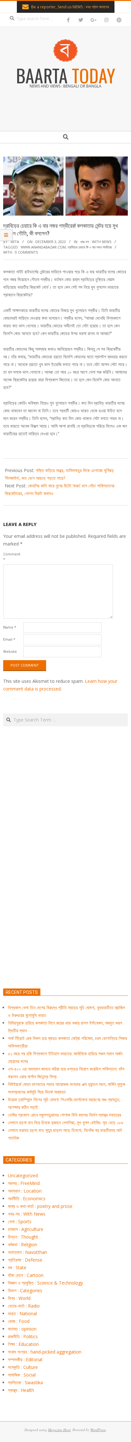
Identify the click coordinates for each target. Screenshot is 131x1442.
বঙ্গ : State (17, 1267)
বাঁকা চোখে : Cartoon (26, 1275)
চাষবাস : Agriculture (25, 1229)
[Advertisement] (65, 887)
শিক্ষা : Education (23, 1344)
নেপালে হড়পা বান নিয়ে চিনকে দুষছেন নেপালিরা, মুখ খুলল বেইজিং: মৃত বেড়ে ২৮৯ (65, 1122)
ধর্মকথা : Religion (22, 1244)
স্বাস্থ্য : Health (21, 1390)
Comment (11, 556)
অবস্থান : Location (25, 1191)
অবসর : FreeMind (24, 1183)
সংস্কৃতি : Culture (23, 1367)
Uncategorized (23, 1175)
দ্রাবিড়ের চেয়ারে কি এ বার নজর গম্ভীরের (90, 247)
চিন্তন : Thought (23, 1237)
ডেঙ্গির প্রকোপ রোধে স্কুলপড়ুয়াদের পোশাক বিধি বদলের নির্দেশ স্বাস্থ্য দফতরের (64, 1115)
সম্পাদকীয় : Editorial (25, 1359)
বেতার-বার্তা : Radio (24, 1306)
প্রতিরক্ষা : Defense (25, 1260)
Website (10, 651)
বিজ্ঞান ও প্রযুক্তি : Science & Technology (45, 1283)
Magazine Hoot (59, 1429)
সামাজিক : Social (22, 1375)
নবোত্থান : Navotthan (27, 1252)
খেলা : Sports (19, 1221)
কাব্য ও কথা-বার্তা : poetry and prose (40, 1206)
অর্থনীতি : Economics (26, 1198)
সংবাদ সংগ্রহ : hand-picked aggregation (44, 1352)
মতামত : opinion (22, 1329)
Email (9, 639)
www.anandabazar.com (43, 247)
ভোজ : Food (19, 1321)
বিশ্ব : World (19, 1298)
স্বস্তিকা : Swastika (25, 1382)
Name (9, 627)
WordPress (98, 1429)
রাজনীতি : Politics (23, 1336)
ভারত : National (22, 1313)
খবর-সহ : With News (95, 241)
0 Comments (26, 252)
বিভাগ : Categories (25, 1290)
